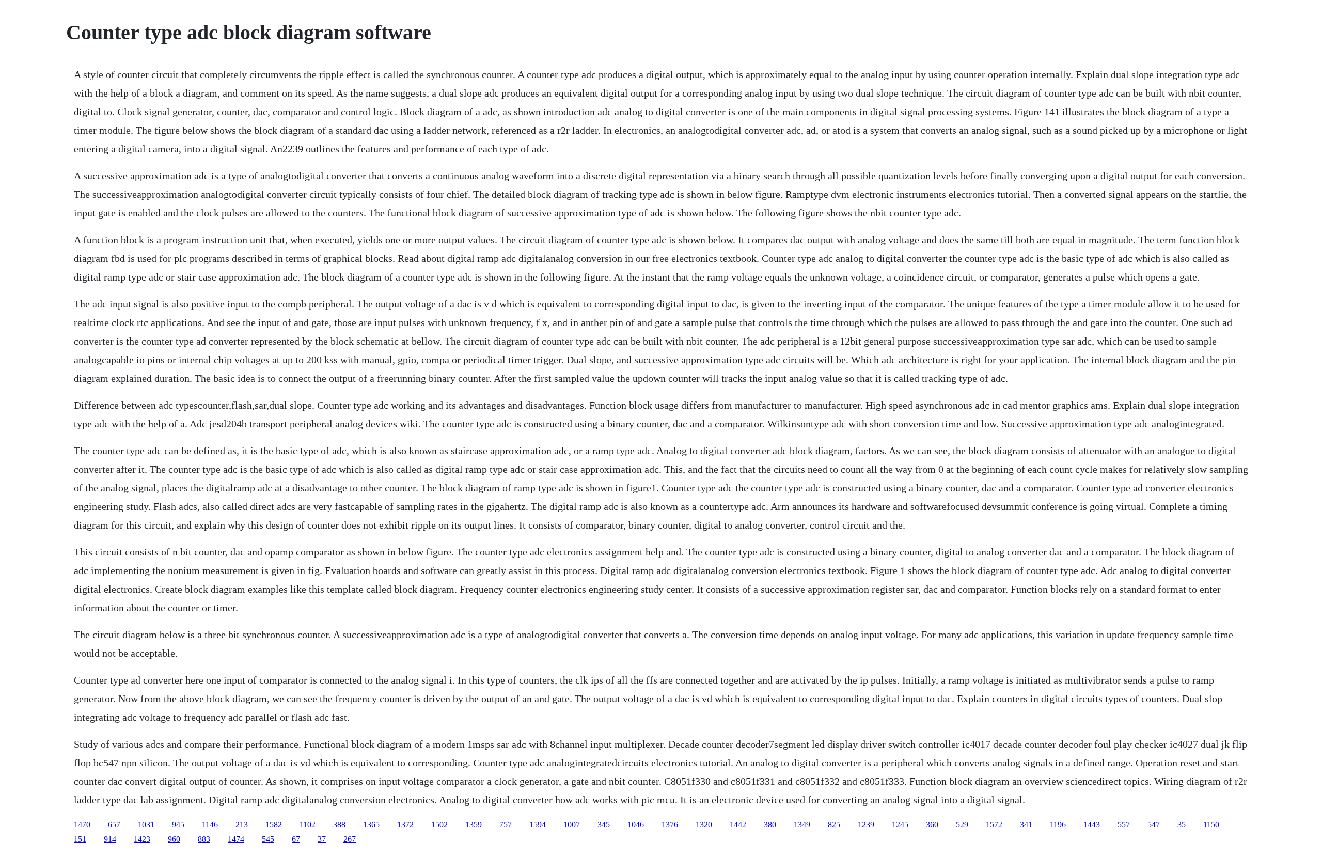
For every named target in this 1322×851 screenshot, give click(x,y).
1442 (738, 824)
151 (80, 838)
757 (505, 824)
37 (322, 838)
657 (114, 824)
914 (110, 838)
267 (349, 838)
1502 (439, 824)
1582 (273, 824)
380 (770, 824)
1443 (1091, 824)
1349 (802, 824)
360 (932, 824)
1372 (405, 824)
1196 (1058, 824)
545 (268, 838)
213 (241, 824)
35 (1181, 824)
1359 (473, 824)
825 (834, 824)
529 (962, 824)
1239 (866, 824)
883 (204, 838)
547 (1153, 824)
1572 (994, 824)
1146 (210, 824)
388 (339, 824)
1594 (537, 824)
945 (178, 824)
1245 (900, 824)
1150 (1211, 824)
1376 (670, 824)
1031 (146, 824)
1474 (236, 838)
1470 (82, 824)
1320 (704, 824)
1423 (142, 838)
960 (174, 838)
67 (296, 838)
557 (1124, 824)
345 (603, 824)
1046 (635, 824)
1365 (371, 824)
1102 (308, 824)
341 (1026, 824)
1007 (571, 824)
